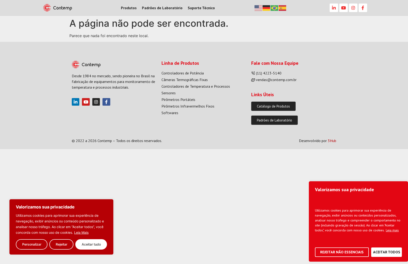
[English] (259, 7)
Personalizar (31, 244)
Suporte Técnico (201, 7)
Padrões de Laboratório (162, 7)
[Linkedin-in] (334, 8)
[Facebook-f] (363, 8)
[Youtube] (343, 8)
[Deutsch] (267, 7)
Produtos (129, 7)
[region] (61, 227)
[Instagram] (353, 8)
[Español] (283, 7)
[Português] (275, 7)
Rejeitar (61, 244)
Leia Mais (81, 232)
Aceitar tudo (91, 244)
